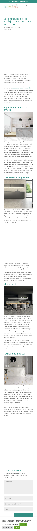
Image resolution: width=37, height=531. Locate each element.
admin (8, 27)
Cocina (21, 27)
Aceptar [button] (17, 527)
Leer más (23, 524)
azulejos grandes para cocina (21, 88)
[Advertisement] (18, 54)
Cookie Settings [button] (7, 527)
